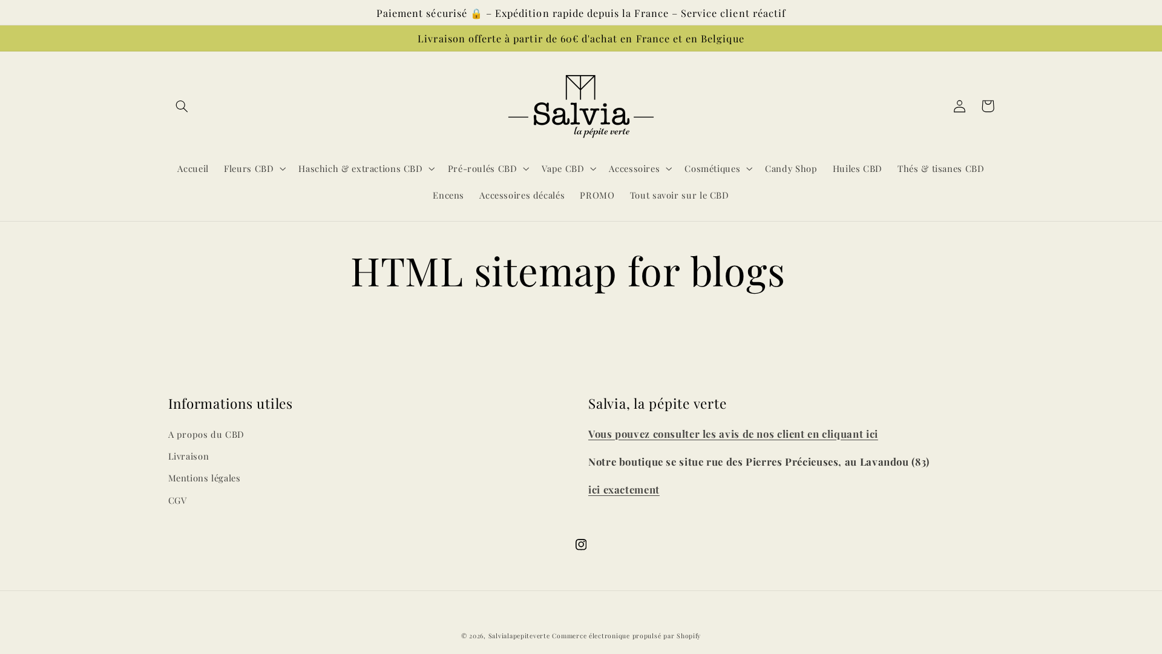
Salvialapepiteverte (519, 636)
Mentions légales (204, 478)
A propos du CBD (206, 434)
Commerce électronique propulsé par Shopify (626, 636)
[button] (182, 106)
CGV (177, 500)
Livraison (188, 456)
